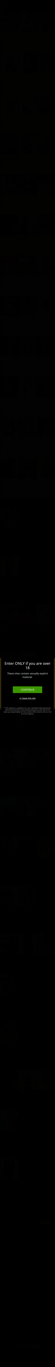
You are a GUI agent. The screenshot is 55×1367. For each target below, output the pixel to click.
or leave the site (27, 698)
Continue (27, 689)
